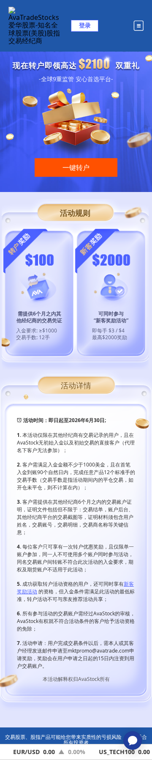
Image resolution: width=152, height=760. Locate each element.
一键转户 (76, 167)
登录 (85, 25)
